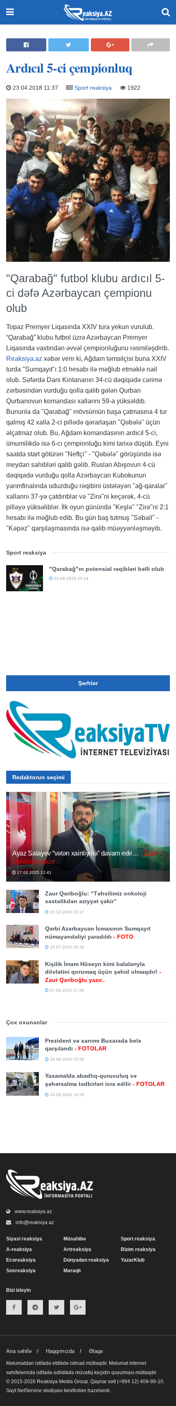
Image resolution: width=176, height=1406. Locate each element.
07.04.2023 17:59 (66, 990)
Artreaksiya (77, 1249)
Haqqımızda (60, 1351)
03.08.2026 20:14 (70, 578)
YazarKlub (132, 1260)
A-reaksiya (19, 1249)
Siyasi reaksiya (24, 1239)
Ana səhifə (19, 1351)
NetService (29, 1390)
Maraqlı (72, 1270)
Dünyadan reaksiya (86, 1260)
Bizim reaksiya (138, 1249)
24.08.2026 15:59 (66, 1094)
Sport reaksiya (93, 87)
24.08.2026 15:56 (66, 1059)
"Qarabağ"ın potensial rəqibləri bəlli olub (106, 569)
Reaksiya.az (24, 358)
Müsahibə (74, 1239)
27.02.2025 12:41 (34, 872)
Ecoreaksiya (21, 1260)
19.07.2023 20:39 (66, 947)
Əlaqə (96, 1351)
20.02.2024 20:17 (66, 912)
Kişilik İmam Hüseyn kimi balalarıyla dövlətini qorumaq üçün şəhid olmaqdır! (103, 972)
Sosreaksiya (21, 1270)
